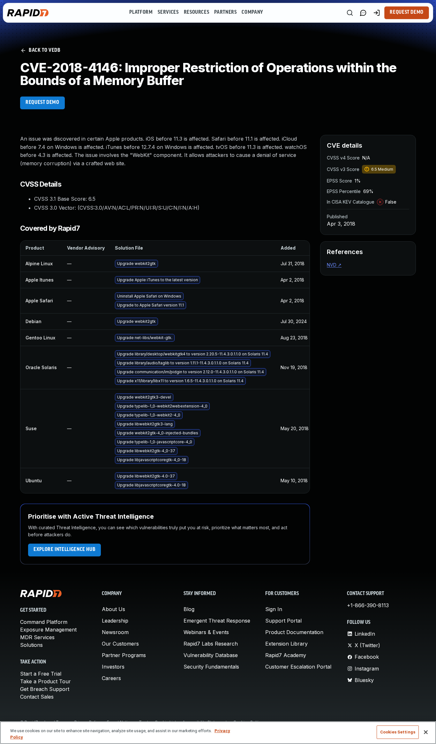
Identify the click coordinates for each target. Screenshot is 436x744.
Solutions (31, 645)
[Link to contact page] (363, 13)
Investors (113, 666)
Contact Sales (37, 697)
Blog (189, 609)
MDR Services (37, 637)
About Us (113, 609)
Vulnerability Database (211, 655)
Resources (196, 12)
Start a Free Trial (40, 673)
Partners (225, 12)
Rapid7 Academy (285, 655)
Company (252, 12)
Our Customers (120, 643)
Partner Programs (124, 655)
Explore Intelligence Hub (64, 549)
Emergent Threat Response (217, 620)
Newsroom (115, 632)
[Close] (426, 732)
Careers (111, 678)
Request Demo (407, 12)
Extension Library (286, 643)
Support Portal (283, 620)
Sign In (273, 609)
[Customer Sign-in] (376, 13)
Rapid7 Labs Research (211, 643)
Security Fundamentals (211, 666)
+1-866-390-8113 (368, 605)
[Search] (350, 13)
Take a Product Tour (45, 681)
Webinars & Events (206, 632)
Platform (141, 12)
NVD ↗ (334, 264)
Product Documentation (294, 632)
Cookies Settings (397, 732)
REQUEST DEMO (42, 102)
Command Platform (43, 622)
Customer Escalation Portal (298, 666)
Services (168, 12)
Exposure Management (48, 629)
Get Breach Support (44, 689)
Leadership (115, 620)
